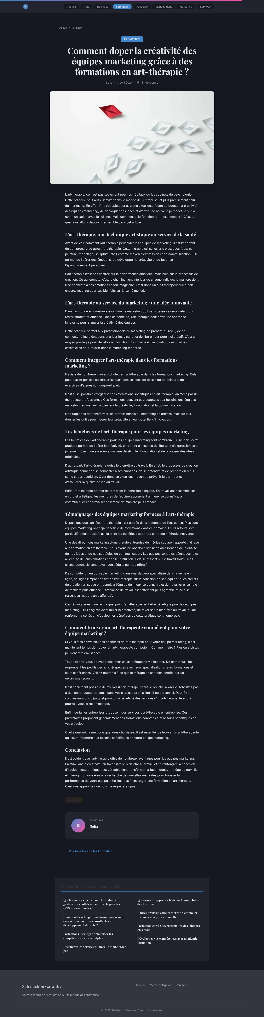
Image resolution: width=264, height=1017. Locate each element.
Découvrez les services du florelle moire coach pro (94, 949)
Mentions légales (160, 985)
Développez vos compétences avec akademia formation (167, 940)
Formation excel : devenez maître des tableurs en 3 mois (168, 928)
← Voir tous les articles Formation (88, 851)
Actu (86, 6)
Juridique (142, 6)
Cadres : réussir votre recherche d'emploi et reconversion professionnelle (167, 915)
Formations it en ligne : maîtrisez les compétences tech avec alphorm (88, 936)
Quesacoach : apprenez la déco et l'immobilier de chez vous (168, 902)
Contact (181, 985)
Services (205, 6)
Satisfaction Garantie (41, 986)
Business (102, 6)
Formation (122, 6)
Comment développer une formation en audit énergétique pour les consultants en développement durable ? (93, 921)
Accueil (71, 6)
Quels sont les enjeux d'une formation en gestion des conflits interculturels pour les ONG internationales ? (91, 904)
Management (163, 6)
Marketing (186, 6)
